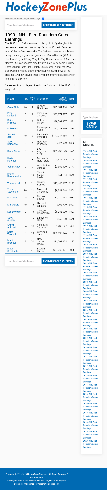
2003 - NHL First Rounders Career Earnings (90, 285)
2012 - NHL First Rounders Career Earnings (90, 369)
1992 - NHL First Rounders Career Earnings (90, 182)
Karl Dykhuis (14, 211)
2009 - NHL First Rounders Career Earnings (90, 341)
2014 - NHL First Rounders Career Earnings (90, 388)
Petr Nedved (11, 114)
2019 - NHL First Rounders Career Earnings (90, 434)
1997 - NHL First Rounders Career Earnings (90, 229)
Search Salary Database (58, 25)
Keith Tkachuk (12, 233)
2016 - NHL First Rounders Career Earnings (90, 406)
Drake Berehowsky (14, 175)
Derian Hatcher (11, 159)
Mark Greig (13, 204)
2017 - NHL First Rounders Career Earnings (90, 416)
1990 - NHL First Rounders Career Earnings (90, 163)
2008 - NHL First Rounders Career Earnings (90, 332)
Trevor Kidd (13, 183)
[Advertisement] (91, 61)
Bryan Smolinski (12, 250)
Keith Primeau (11, 121)
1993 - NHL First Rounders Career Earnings (90, 191)
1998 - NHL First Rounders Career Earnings (90, 238)
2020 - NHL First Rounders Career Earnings (90, 444)
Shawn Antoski (11, 226)
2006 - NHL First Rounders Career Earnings (90, 313)
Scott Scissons (12, 143)
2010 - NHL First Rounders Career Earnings (90, 350)
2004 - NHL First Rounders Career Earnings (90, 294)
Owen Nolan (13, 107)
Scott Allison (11, 219)
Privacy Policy (36, 477)
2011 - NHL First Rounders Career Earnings (90, 360)
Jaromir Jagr (11, 135)
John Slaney (13, 166)
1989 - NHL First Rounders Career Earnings (90, 154)
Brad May (12, 197)
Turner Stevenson (13, 190)
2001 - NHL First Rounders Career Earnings (90, 266)
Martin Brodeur (11, 241)
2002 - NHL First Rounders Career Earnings (90, 276)
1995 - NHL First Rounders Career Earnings (90, 210)
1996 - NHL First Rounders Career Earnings (90, 220)
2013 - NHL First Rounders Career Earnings (90, 378)
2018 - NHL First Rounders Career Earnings (90, 425)
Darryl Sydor (13, 151)
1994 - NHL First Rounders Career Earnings (90, 201)
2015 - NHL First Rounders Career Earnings (90, 397)
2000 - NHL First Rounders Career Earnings (90, 257)
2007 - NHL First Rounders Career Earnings (90, 322)
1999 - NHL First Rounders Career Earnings (90, 247)
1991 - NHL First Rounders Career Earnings (90, 173)
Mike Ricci (13, 128)
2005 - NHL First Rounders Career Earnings (90, 304)
